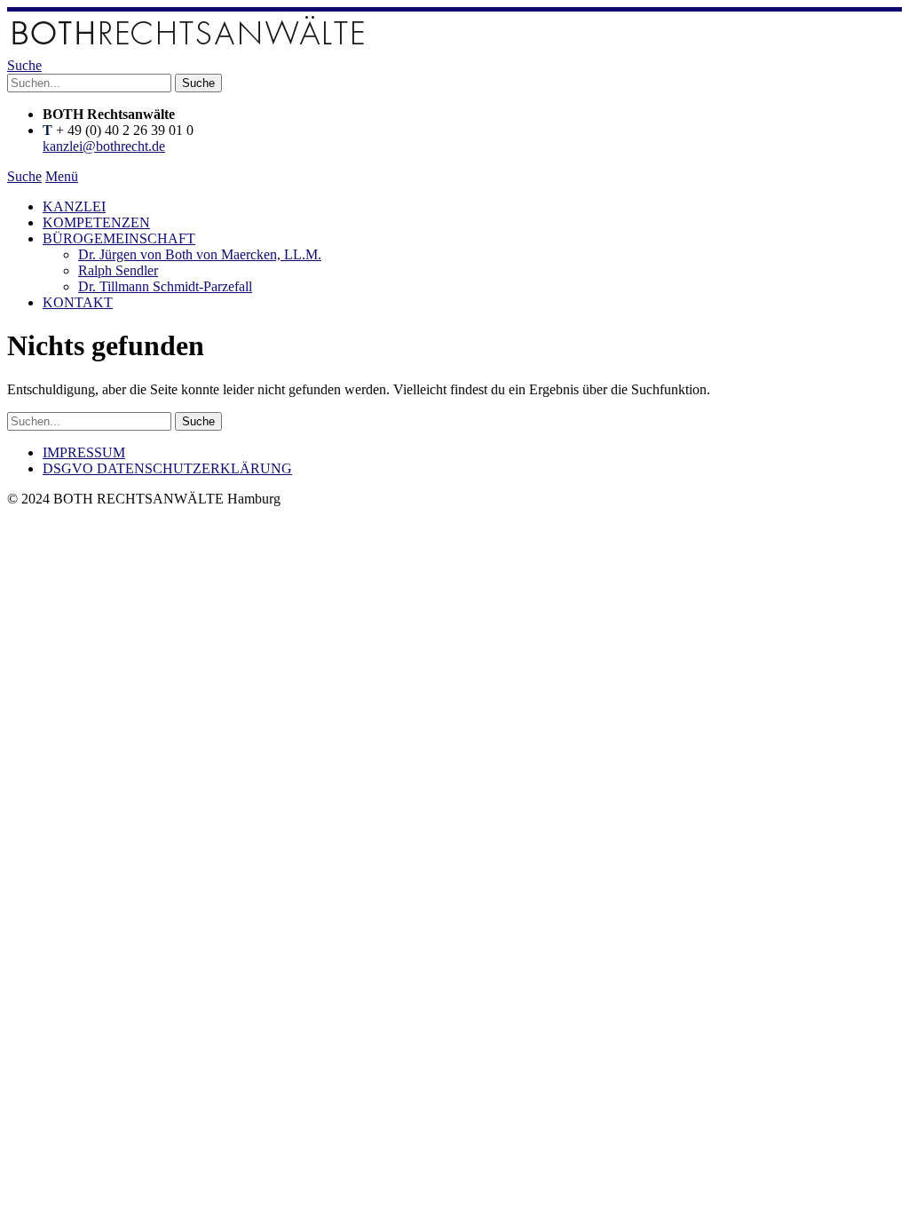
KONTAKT (78, 302)
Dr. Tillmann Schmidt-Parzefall (165, 286)
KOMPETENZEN (96, 222)
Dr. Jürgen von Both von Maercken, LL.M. (199, 254)
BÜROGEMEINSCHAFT (119, 238)
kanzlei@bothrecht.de (104, 146)
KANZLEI (74, 206)
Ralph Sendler (118, 270)
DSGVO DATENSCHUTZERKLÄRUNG (167, 468)
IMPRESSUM (84, 452)
